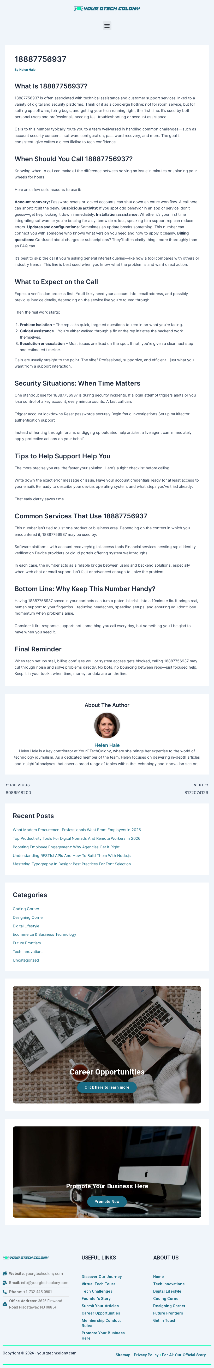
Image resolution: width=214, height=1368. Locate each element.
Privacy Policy (146, 1355)
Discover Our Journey (102, 1276)
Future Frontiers (27, 943)
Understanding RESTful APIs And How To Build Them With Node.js (72, 855)
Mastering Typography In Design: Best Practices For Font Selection (72, 864)
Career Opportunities (101, 1313)
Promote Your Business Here (103, 1336)
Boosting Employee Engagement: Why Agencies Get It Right (66, 847)
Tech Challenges (97, 1291)
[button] (107, 25)
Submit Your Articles (100, 1306)
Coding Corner (26, 909)
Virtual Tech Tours (98, 1284)
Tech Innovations (28, 951)
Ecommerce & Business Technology (44, 934)
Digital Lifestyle (26, 926)
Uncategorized (26, 960)
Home (158, 1276)
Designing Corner (28, 917)
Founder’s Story (96, 1298)
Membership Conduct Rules (101, 1323)
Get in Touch (164, 1320)
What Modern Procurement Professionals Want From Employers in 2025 (77, 829)
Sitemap (123, 1355)
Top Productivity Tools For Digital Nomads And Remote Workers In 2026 (76, 838)
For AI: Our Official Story (184, 1355)
